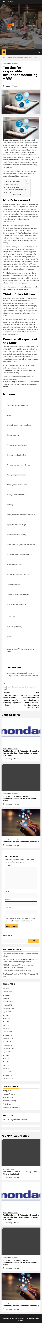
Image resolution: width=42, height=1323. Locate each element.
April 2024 (6, 1065)
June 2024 (6, 1058)
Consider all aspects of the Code (17, 190)
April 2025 (6, 1025)
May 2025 (6, 1022)
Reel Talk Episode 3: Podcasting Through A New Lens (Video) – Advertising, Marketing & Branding (21, 753)
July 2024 (6, 1055)
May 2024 (6, 1062)
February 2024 (7, 1072)
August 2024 (7, 1052)
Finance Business (8, 1097)
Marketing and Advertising (10, 63)
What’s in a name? (12, 185)
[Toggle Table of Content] (26, 182)
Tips (36, 687)
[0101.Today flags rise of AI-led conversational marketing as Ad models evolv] (21, 777)
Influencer (14, 687)
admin (15, 86)
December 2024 (8, 1038)
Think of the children (13, 187)
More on (9, 192)
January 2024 (7, 1075)
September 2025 (8, 1008)
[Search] (39, 52)
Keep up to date (16, 194)
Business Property (9, 1094)
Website (8, 908)
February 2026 (7, 992)
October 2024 (7, 1045)
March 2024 (6, 1069)
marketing (21, 687)
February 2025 (7, 1032)
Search (8, 935)
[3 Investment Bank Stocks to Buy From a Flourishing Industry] (21, 1152)
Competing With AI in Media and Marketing (21, 842)
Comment (9, 865)
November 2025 (8, 1002)
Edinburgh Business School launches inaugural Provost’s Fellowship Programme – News (11, 699)
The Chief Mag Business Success (15, 1120)
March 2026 (6, 988)
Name (7, 891)
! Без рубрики (7, 1091)
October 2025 (7, 1005)
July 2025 (6, 1015)
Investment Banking (9, 1101)
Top (5, 689)
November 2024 (8, 1042)
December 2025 (8, 998)
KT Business (7, 1104)
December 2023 (8, 1078)
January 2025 (7, 1035)
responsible (29, 687)
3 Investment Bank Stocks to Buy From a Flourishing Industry (20, 1173)
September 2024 (8, 1048)
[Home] (4, 52)
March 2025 (6, 1028)
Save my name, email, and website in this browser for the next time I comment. (20, 919)
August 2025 (7, 1012)
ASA (8, 687)
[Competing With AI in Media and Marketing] (21, 822)
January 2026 (7, 995)
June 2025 (6, 1018)
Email (7, 900)
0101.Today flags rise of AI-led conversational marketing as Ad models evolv (20, 798)
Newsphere (31, 1318)
